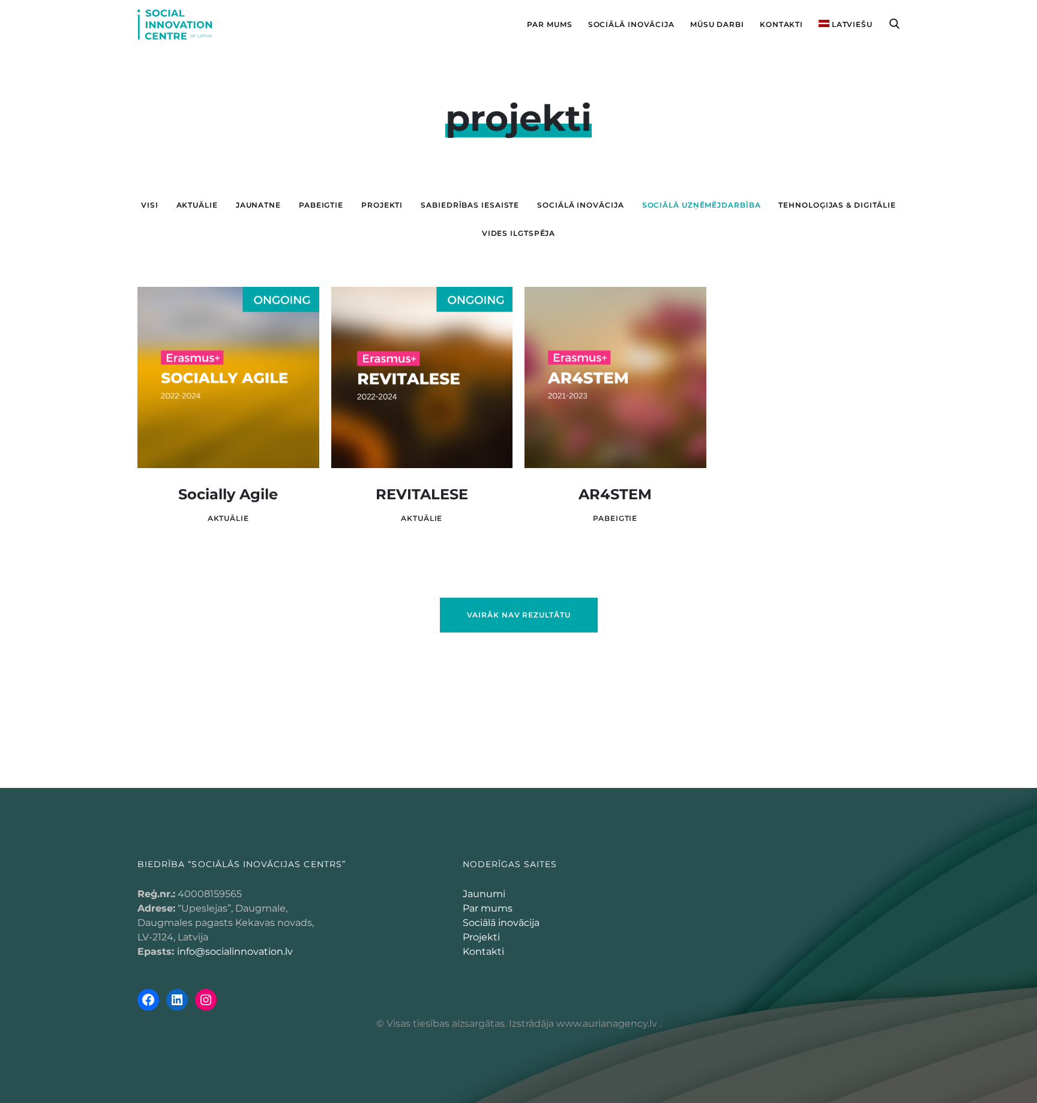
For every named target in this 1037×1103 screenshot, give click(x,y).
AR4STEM (615, 494)
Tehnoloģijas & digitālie (837, 204)
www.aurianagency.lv (606, 1023)
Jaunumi (484, 894)
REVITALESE (422, 494)
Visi (149, 204)
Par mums (487, 908)
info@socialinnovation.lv (235, 951)
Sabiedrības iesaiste (470, 204)
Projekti (481, 937)
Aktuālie (197, 204)
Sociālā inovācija (580, 204)
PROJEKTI (382, 204)
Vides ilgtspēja (519, 233)
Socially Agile (228, 494)
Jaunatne (258, 204)
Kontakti (483, 951)
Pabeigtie (321, 204)
